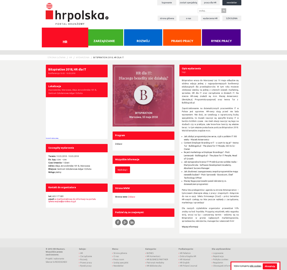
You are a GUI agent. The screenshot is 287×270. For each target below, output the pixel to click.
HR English (185, 263)
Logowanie (167, 2)
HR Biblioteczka (154, 266)
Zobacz (118, 144)
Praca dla (210, 2)
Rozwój (143, 41)
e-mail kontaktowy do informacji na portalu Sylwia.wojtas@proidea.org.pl (72, 200)
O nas (188, 18)
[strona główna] (77, 12)
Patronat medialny (155, 263)
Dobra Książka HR (188, 256)
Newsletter (232, 2)
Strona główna (167, 18)
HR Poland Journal (188, 266)
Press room (118, 259)
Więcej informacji (190, 227)
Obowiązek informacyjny (224, 266)
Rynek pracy (221, 41)
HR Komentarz (153, 256)
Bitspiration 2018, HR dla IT (108, 57)
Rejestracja (218, 256)
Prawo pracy (182, 41)
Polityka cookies (220, 259)
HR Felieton (185, 253)
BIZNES (150, 253)
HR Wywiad (185, 259)
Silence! (49, 262)
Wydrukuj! (122, 170)
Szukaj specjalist (120, 263)
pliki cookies (255, 266)
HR (65, 42)
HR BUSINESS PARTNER (157, 259)
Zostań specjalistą (188, 2)
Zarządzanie (104, 41)
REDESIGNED (61, 262)
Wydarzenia (210, 18)
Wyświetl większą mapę (52, 138)
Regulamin (218, 263)
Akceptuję (270, 266)
